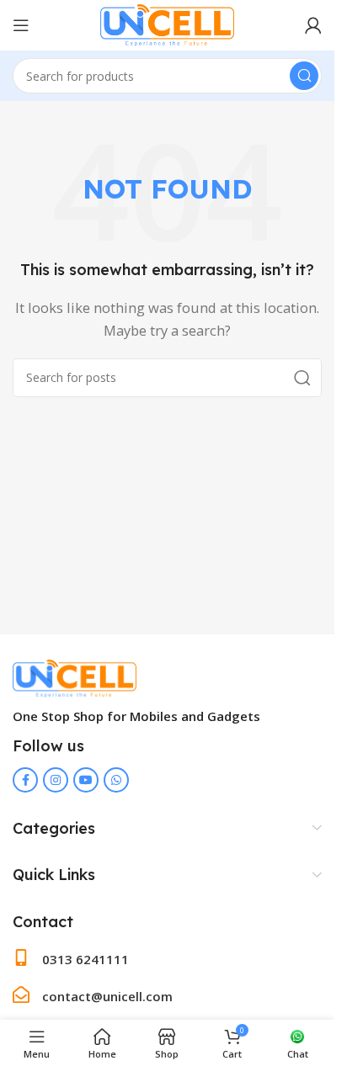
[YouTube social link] (86, 780)
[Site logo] (167, 23)
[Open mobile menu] (21, 25)
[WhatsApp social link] (116, 780)
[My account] (313, 25)
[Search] (304, 75)
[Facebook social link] (25, 780)
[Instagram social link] (55, 780)
